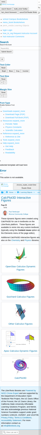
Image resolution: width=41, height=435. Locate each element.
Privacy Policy (7, 418)
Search (4, 432)
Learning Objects (26, 192)
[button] (9, 149)
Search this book (6, 45)
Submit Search (6, 52)
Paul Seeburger (14, 212)
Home (11, 192)
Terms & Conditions (22, 418)
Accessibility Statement (11, 420)
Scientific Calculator (14, 130)
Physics (28, 240)
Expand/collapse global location (39, 191)
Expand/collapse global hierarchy (3, 192)
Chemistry (16, 240)
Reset (3, 68)
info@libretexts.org (11, 426)
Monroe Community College (18, 214)
